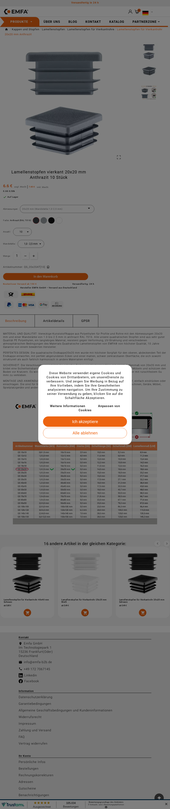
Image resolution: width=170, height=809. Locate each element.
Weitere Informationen (67, 406)
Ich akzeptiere (85, 421)
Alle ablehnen (85, 432)
